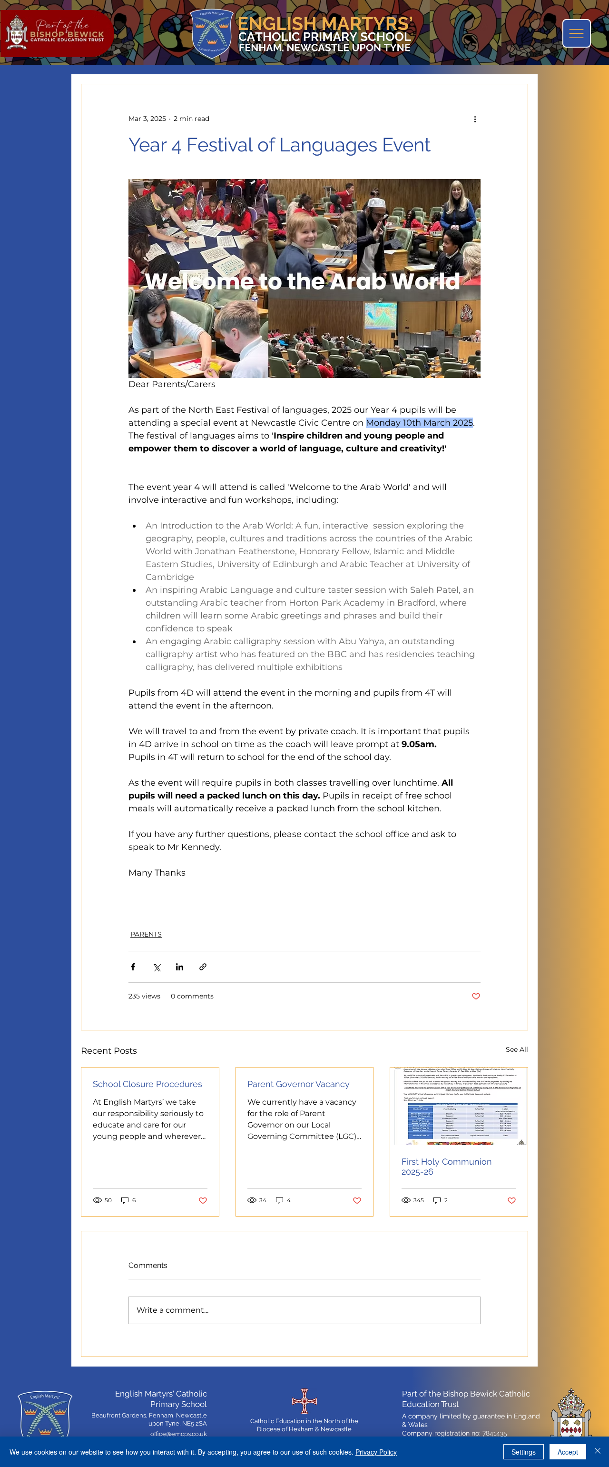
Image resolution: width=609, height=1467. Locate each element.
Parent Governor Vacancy (298, 1084)
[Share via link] (202, 966)
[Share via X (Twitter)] (156, 966)
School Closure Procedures (147, 1084)
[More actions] (475, 118)
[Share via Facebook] (133, 966)
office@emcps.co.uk (178, 1433)
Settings (523, 1452)
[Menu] (576, 33)
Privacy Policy (376, 1452)
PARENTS (146, 934)
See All (517, 1049)
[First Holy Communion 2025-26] (459, 1106)
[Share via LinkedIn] (179, 966)
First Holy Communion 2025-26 (447, 1167)
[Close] (597, 1451)
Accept (568, 1452)
